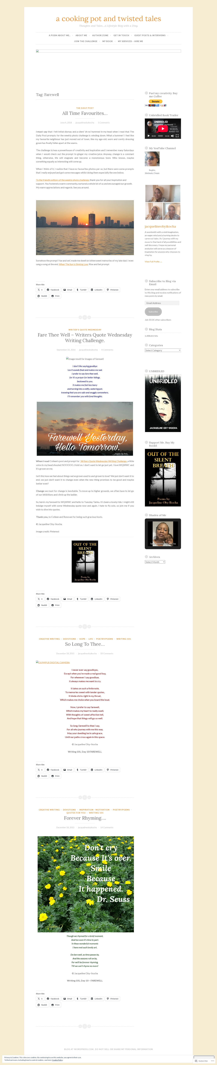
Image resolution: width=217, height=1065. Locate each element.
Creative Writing (49, 639)
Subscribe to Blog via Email (162, 282)
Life (91, 639)
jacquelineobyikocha (85, 122)
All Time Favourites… (85, 113)
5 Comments (104, 122)
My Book (107, 41)
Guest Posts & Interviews (150, 35)
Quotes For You (76, 813)
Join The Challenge (85, 41)
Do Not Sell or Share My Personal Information (124, 1049)
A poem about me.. (59, 35)
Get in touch (121, 35)
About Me (81, 35)
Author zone (100, 35)
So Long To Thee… (85, 644)
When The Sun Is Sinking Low (73, 264)
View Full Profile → (153, 261)
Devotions (69, 639)
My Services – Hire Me (130, 41)
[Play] (148, 135)
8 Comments (107, 349)
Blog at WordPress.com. (79, 1049)
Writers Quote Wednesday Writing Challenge (103, 461)
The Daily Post (85, 108)
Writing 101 (123, 639)
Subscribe (153, 311)
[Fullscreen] (177, 135)
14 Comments (106, 827)
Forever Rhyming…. (85, 818)
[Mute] (172, 135)
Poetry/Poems (104, 639)
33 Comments (106, 653)
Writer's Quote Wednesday (84, 330)
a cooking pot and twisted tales (108, 18)
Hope (82, 639)
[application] (163, 128)
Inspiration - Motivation (94, 810)
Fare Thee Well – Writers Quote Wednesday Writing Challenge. (85, 337)
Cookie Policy (57, 1060)
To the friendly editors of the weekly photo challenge (62, 179)
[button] (156, 538)
